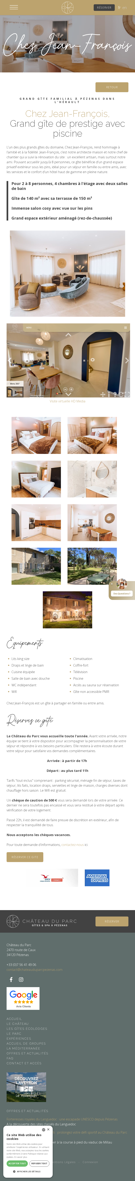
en (124, 7)
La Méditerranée (23, 1048)
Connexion (90, 1162)
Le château (18, 1023)
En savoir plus (20, 1157)
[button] (14, 7)
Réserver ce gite (25, 857)
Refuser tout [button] (39, 1163)
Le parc (14, 1033)
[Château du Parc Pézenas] (67, 7)
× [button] (48, 1129)
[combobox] (43, 1129)
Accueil (14, 1019)
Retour (112, 87)
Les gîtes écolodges (27, 1028)
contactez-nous (73, 844)
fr (119, 7)
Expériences (19, 1038)
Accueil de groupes (26, 1043)
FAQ (10, 1058)
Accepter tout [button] (17, 1163)
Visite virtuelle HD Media (67, 401)
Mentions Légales (63, 1162)
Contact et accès (24, 1063)
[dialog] (28, 1152)
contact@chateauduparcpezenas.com (35, 969)
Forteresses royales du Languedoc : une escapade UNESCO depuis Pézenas (62, 1119)
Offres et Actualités (27, 1053)
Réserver (104, 7)
